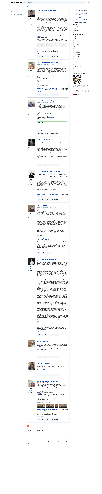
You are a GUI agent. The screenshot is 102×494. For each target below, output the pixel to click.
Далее (42, 425)
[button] (46, 41)
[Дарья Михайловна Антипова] (31, 65)
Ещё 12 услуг (40, 249)
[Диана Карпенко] (31, 208)
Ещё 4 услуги (40, 130)
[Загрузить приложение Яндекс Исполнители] (82, 79)
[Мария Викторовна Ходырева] (31, 103)
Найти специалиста (17, 7)
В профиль (39, 36)
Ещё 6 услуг (39, 91)
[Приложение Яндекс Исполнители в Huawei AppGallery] (76, 94)
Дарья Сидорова (43, 341)
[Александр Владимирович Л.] (31, 261)
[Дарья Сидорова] (31, 343)
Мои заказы (15, 11)
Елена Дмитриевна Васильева (47, 381)
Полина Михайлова (44, 139)
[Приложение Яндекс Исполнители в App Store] (76, 91)
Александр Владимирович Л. (47, 259)
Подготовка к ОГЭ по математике (80, 19)
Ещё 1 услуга (40, 353)
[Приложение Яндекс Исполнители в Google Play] (85, 91)
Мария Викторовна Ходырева (47, 101)
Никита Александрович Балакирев (49, 171)
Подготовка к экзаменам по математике (81, 8)
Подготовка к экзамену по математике (81, 16)
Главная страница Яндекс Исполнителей (16, 2)
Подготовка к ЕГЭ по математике (80, 17)
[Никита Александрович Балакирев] (31, 174)
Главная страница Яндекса (12, 2)
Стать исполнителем (17, 14)
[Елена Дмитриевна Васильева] (31, 383)
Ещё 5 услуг (39, 196)
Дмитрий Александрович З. (46, 10)
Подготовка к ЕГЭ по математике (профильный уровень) (47, 48)
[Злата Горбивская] (31, 366)
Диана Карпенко (42, 205)
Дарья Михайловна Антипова (47, 63)
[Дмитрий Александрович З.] (31, 13)
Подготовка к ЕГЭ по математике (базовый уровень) (80, 14)
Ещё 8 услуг (39, 53)
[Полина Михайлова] (31, 142)
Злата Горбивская (43, 363)
